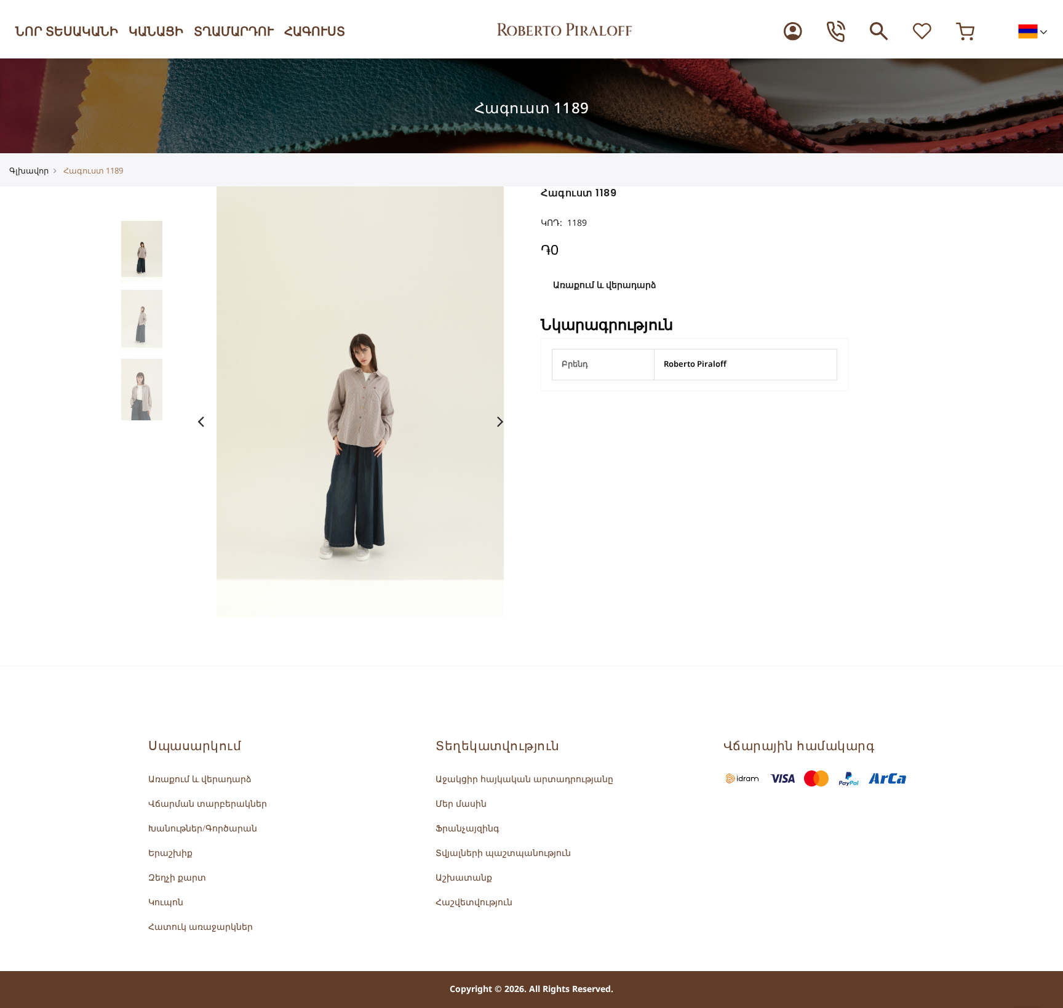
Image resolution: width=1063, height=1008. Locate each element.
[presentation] (208, 421)
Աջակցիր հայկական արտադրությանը (524, 779)
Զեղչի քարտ (177, 878)
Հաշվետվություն (474, 902)
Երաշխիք (170, 853)
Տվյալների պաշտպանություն (503, 853)
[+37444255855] (836, 31)
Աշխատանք (464, 878)
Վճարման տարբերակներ (207, 804)
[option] (151, 251)
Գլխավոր (29, 171)
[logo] (564, 28)
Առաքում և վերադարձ (604, 285)
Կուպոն (165, 902)
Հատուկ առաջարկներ (200, 927)
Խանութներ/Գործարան (202, 829)
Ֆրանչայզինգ (467, 829)
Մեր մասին (461, 804)
